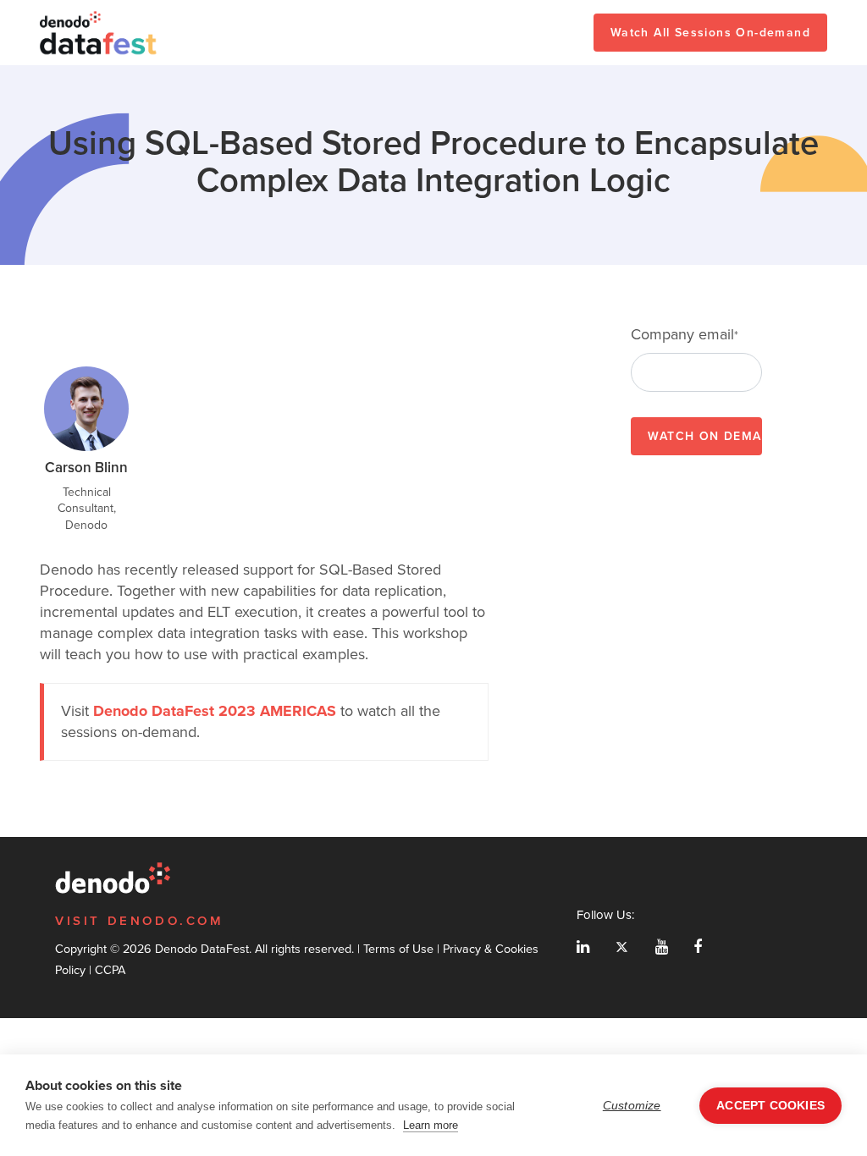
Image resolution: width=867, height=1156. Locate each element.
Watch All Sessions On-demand (710, 32)
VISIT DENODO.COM (139, 920)
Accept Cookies (770, 1105)
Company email (684, 334)
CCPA (110, 970)
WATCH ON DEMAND (705, 436)
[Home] (99, 32)
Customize (632, 1105)
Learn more (430, 1125)
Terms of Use (398, 948)
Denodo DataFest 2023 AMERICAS (214, 711)
